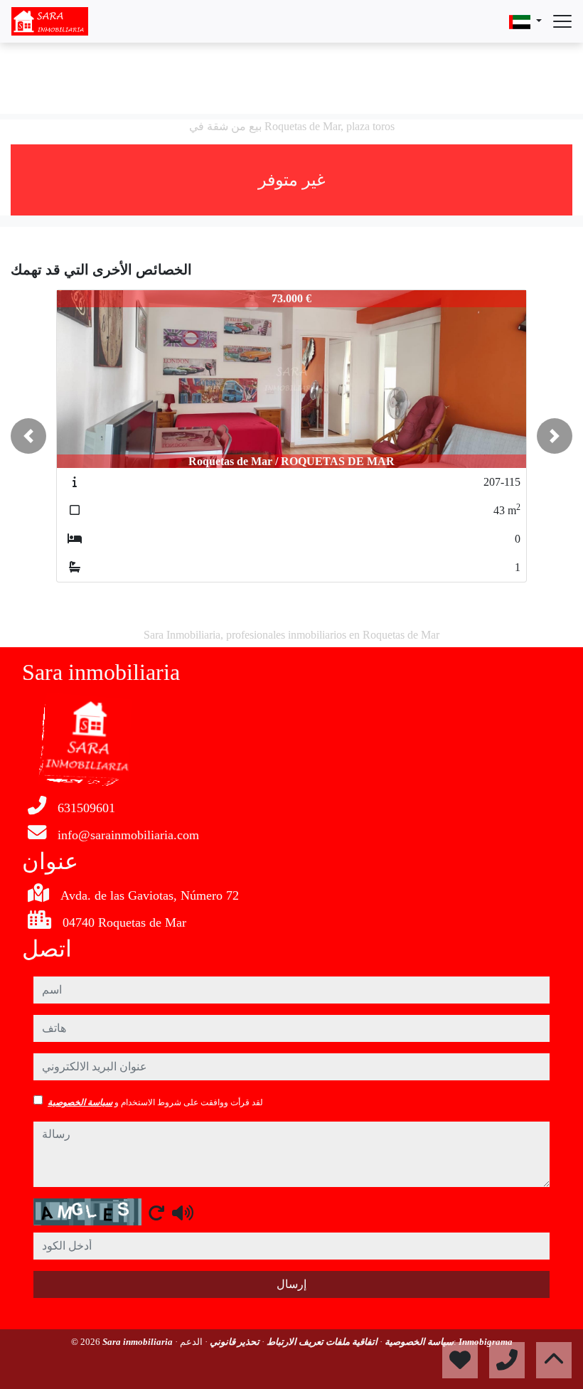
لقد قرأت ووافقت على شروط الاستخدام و (155, 1102)
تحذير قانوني (234, 1341)
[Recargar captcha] (156, 1212)
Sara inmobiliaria (138, 1341)
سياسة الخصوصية (80, 1102)
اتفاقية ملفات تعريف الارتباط (321, 1341)
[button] (28, 436)
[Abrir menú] (562, 21)
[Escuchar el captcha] (182, 1212)
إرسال (291, 1284)
